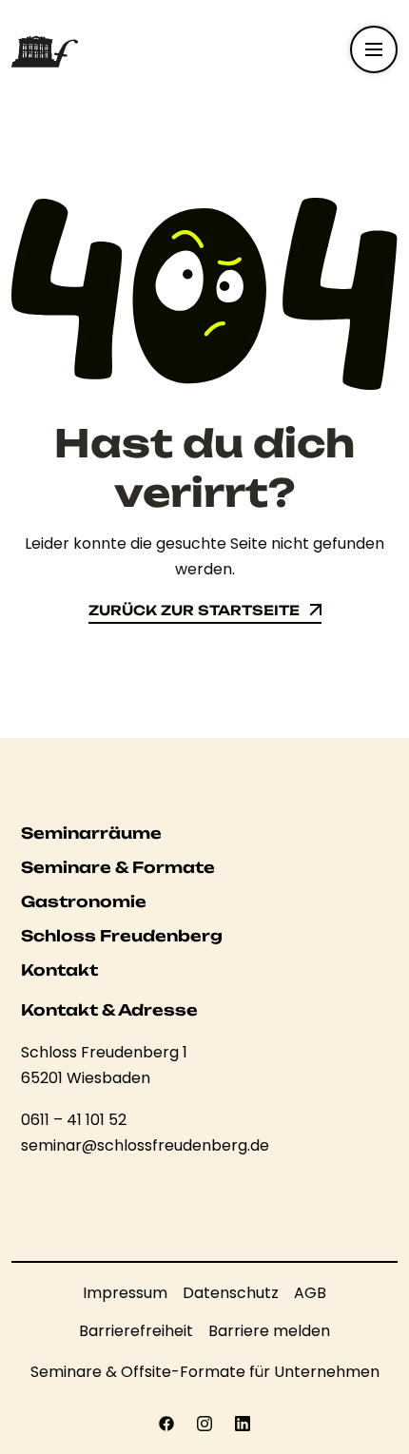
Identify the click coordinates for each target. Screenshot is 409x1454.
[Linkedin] (242, 1423)
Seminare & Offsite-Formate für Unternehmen (205, 1372)
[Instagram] (204, 1423)
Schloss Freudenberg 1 (104, 1052)
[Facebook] (166, 1423)
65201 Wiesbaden (85, 1078)
